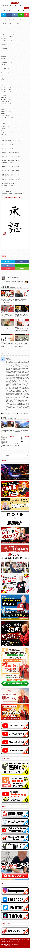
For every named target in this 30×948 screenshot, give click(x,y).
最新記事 (4, 256)
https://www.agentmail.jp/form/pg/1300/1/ (12, 197)
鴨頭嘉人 (8, 359)
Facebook (14, 413)
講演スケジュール (20, 939)
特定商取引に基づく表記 (6, 941)
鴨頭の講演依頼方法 (12, 939)
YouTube (26, 413)
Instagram (20, 413)
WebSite (3, 413)
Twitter (9, 413)
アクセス (18, 941)
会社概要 (13, 941)
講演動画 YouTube (4, 939)
